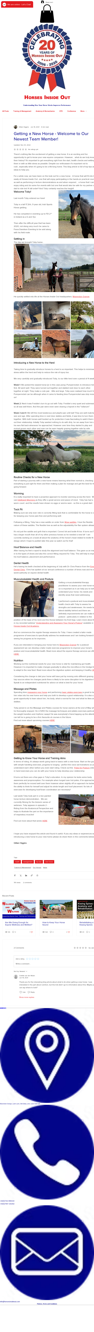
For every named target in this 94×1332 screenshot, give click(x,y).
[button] (47, 13)
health (17, 862)
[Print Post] (37, 875)
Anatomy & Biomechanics (45, 111)
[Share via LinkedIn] (26, 875)
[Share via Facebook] (15, 875)
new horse (49, 862)
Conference (71, 111)
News (45, 867)
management (27, 862)
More (82, 111)
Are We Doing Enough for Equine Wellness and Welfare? (18, 923)
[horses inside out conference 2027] (19, 909)
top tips (38, 862)
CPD (61, 111)
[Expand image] (28, 315)
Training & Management (22, 111)
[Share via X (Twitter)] (20, 875)
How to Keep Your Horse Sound (53, 923)
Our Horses (37, 867)
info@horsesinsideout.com (10, 1302)
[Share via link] (32, 875)
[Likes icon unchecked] (20, 992)
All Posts (5, 111)
